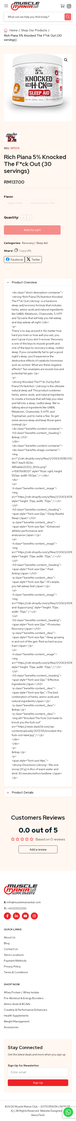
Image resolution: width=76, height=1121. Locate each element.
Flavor (8, 196)
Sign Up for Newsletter (23, 1065)
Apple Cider (15, 203)
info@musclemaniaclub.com (24, 902)
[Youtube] (25, 915)
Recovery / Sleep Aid (35, 243)
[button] (65, 59)
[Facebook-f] (7, 915)
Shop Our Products (34, 30)
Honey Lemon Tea (42, 203)
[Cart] (62, 6)
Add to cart (32, 230)
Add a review (38, 850)
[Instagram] (34, 915)
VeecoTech (38, 1115)
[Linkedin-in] (16, 915)
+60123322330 (17, 908)
